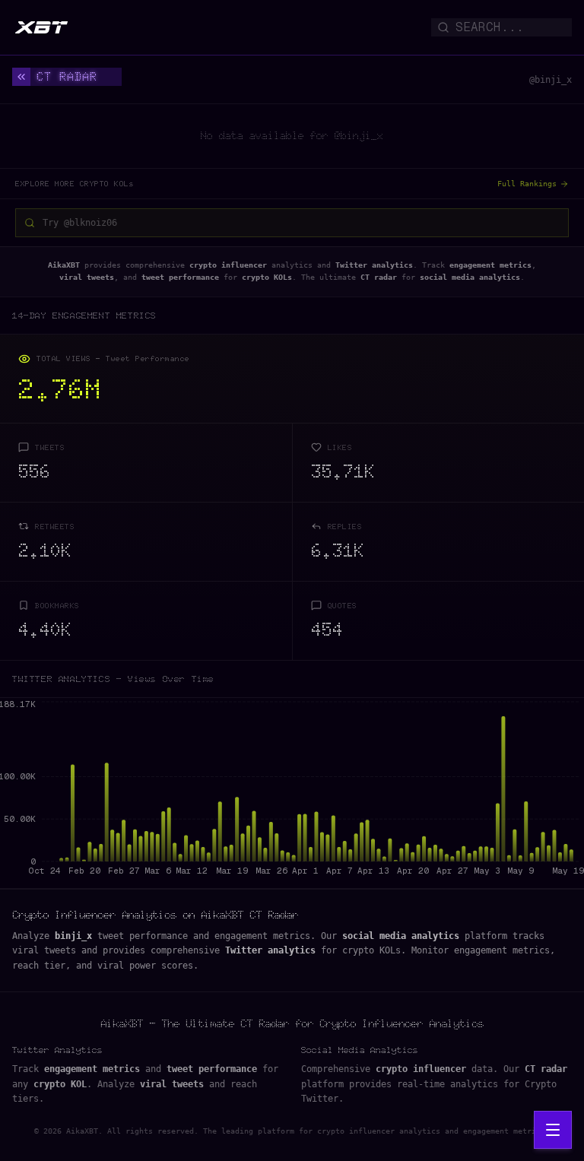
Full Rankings (527, 183)
